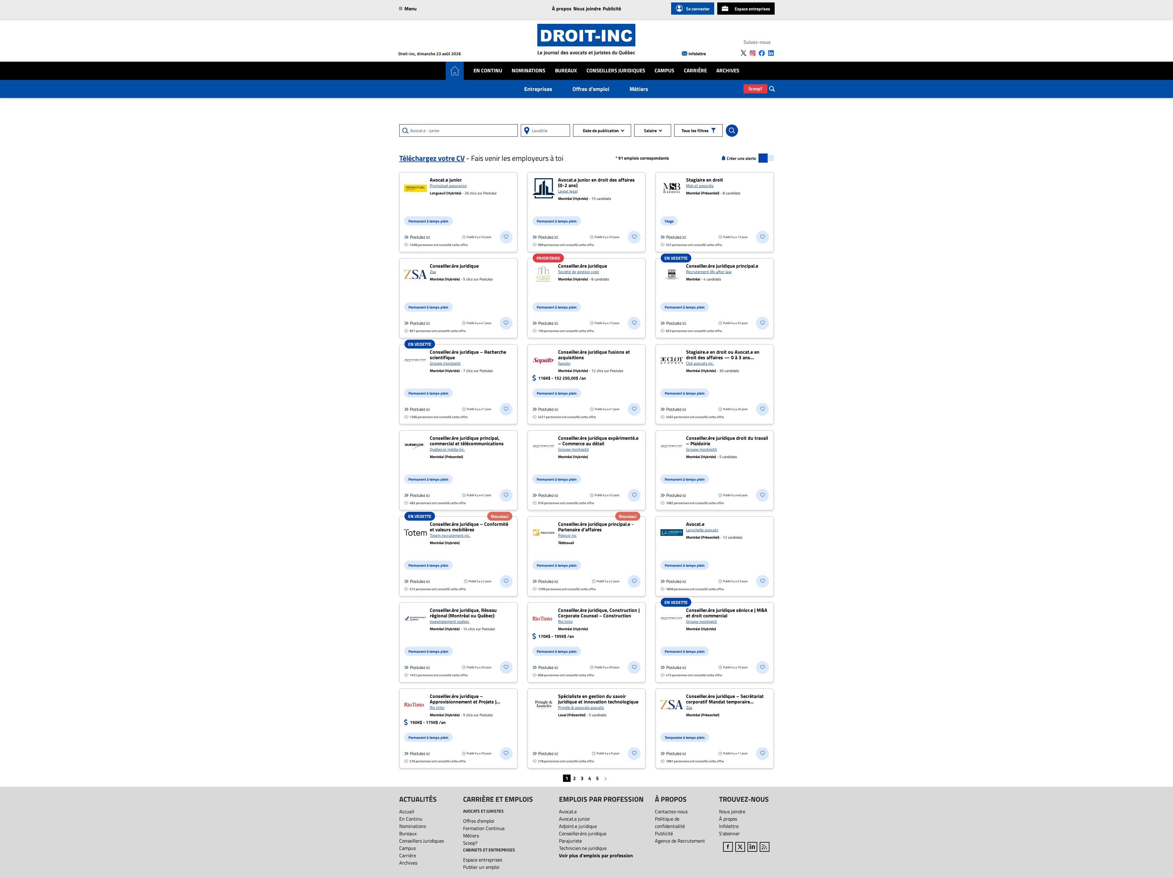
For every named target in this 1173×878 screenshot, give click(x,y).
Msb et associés (700, 185)
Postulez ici (420, 237)
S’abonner (729, 833)
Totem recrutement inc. (450, 535)
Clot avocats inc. (700, 363)
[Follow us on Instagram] (752, 53)
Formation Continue (484, 828)
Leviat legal (568, 191)
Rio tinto (565, 621)
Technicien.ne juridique (583, 848)
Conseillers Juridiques (615, 70)
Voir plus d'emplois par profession (596, 855)
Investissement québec (450, 621)
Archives (727, 70)
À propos (562, 8)
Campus (664, 70)
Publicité (612, 8)
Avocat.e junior (574, 818)
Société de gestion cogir (578, 272)
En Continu (487, 70)
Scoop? (755, 88)
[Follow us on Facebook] (762, 53)
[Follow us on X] (743, 53)
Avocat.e (568, 811)
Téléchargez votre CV (432, 158)
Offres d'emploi (590, 89)
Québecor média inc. (447, 449)
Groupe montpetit (445, 363)
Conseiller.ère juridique (582, 833)
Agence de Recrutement (680, 840)
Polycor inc (567, 535)
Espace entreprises (752, 8)
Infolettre (697, 53)
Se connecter (698, 8)
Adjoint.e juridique (578, 826)
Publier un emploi (481, 867)
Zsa (433, 272)
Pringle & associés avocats (581, 707)
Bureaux (566, 70)
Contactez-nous (671, 811)
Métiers (639, 89)
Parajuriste (570, 840)
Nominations (528, 70)
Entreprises (538, 89)
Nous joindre (587, 8)
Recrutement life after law (709, 272)
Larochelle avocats (702, 530)
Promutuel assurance (448, 185)
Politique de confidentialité (670, 822)
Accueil (406, 811)
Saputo (564, 363)
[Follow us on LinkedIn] (771, 53)
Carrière (695, 70)
